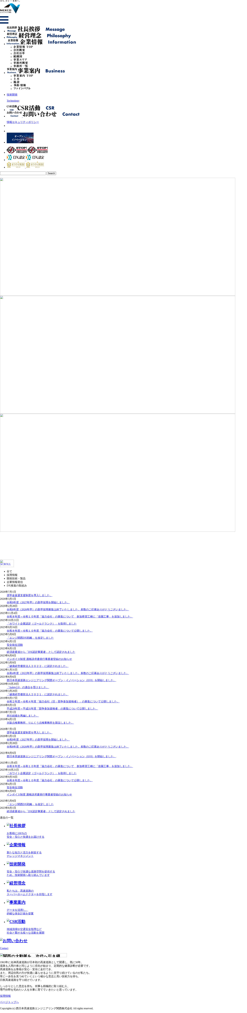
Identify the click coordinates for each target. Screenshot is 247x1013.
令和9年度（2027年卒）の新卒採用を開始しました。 (38, 602)
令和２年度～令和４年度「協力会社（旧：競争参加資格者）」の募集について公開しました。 (63, 701)
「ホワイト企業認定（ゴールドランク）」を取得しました (42, 623)
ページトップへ (9, 1002)
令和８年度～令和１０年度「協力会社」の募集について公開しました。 (50, 630)
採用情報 (5, 995)
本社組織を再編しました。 (23, 715)
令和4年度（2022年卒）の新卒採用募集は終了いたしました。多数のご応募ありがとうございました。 (68, 673)
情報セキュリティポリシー (23, 122)
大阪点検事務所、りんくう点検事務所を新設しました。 (40, 722)
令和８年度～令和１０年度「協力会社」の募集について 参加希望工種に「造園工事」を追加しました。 (70, 616)
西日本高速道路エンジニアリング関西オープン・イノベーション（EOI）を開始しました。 (61, 680)
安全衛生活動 (15, 644)
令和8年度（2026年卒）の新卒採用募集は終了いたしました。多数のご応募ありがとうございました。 (68, 609)
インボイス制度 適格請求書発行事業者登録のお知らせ (39, 659)
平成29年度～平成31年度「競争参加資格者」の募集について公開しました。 (52, 708)
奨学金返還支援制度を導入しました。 (29, 595)
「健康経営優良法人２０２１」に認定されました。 (38, 694)
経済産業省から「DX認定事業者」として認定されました (41, 652)
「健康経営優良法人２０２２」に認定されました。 (38, 666)
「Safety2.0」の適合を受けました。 (28, 687)
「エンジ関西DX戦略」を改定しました (30, 637)
